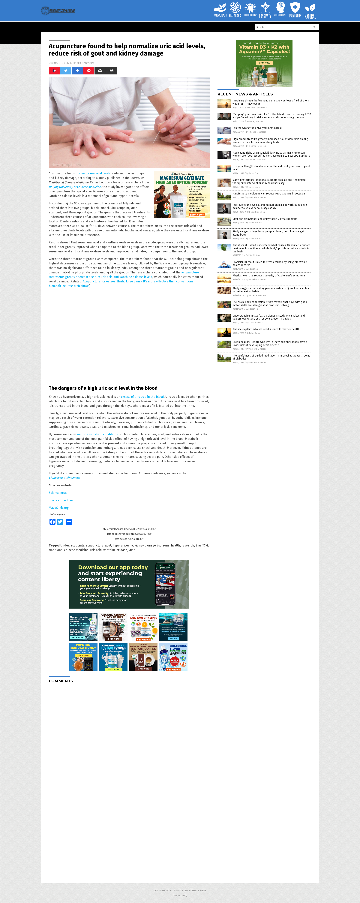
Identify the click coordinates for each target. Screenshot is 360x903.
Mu (159, 545)
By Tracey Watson (255, 121)
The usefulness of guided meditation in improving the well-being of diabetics (271, 357)
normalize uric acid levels (93, 173)
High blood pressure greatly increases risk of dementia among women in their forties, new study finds (270, 140)
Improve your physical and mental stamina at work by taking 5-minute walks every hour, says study (270, 206)
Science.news (58, 493)
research (188, 545)
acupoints (77, 545)
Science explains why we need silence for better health (265, 329)
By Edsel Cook (253, 173)
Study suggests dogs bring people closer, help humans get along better (268, 233)
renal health (171, 545)
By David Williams (254, 322)
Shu (198, 545)
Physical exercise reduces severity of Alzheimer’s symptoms (268, 275)
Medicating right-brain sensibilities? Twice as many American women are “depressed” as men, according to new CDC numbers (271, 154)
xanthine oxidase (115, 550)
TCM (205, 545)
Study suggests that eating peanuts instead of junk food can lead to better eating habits (271, 290)
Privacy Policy (180, 895)
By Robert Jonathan (256, 212)
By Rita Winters (253, 255)
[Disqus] (129, 733)
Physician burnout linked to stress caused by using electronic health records (269, 263)
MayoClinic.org (59, 508)
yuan (132, 550)
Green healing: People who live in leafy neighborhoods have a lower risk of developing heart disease (269, 343)
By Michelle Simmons (256, 197)
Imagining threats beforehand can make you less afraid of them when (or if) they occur (270, 102)
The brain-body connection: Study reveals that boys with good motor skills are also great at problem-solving (269, 303)
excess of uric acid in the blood (142, 397)
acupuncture (95, 545)
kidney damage (145, 545)
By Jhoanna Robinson (256, 146)
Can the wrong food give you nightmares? (257, 128)
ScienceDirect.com (61, 500)
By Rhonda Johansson (257, 108)
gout (108, 545)
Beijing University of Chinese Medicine (75, 187)
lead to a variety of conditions (97, 434)
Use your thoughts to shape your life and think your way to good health (271, 168)
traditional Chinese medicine (68, 550)
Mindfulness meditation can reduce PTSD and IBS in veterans (268, 193)
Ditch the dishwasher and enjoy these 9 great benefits (264, 219)
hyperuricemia (123, 545)
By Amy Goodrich (254, 222)
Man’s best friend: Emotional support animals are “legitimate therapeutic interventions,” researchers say (269, 181)
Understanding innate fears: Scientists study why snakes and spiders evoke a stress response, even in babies (268, 317)
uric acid (96, 550)
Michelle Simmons (82, 63)
